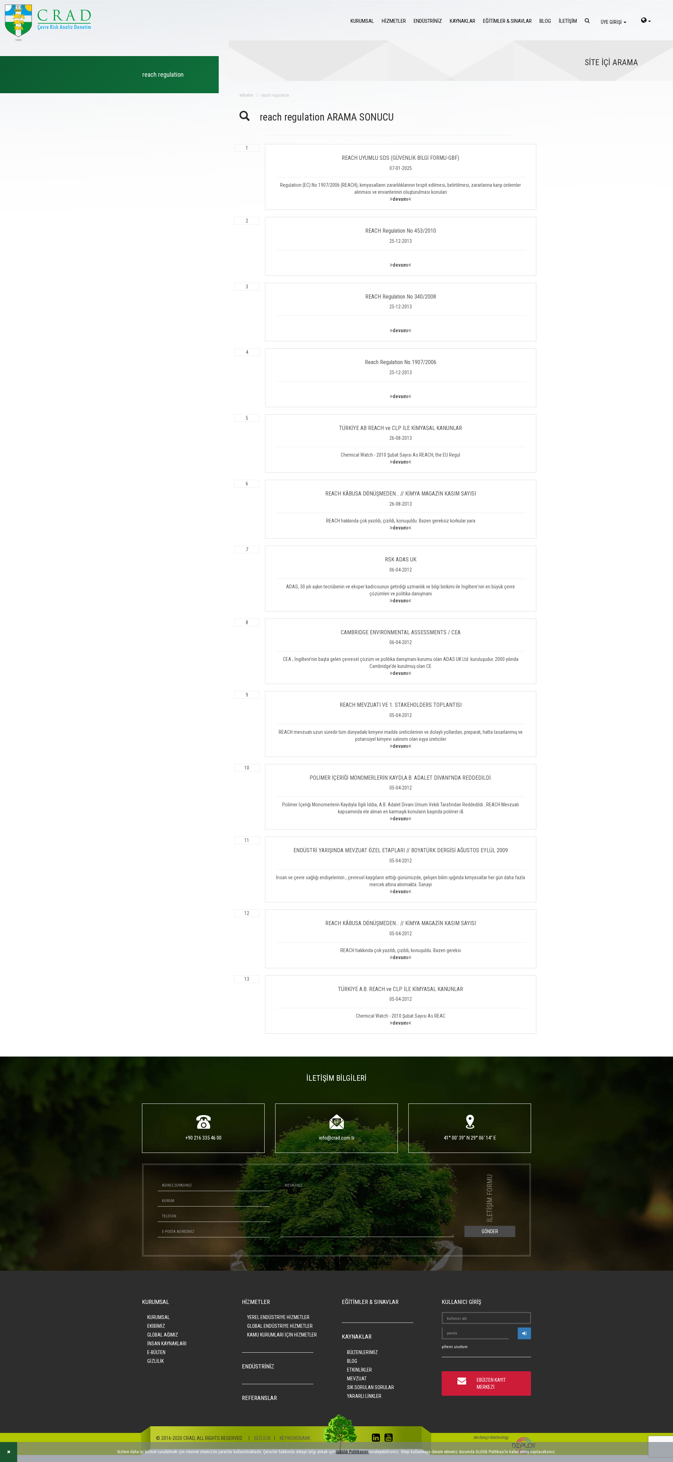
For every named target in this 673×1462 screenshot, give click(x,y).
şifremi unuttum (455, 1347)
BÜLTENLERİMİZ (362, 1352)
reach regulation (275, 95)
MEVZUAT (357, 1378)
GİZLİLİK (155, 1361)
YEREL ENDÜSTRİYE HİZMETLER (278, 1317)
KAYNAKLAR (462, 21)
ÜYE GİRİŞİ (612, 22)
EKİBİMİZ (156, 1326)
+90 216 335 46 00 (203, 1138)
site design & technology (490, 1437)
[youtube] (390, 1439)
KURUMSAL (362, 21)
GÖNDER (490, 1231)
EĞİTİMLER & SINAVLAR (507, 21)
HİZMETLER (394, 21)
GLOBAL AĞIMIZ (162, 1335)
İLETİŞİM (568, 21)
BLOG (545, 21)
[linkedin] (377, 1439)
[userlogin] (524, 1333)
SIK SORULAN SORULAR (370, 1387)
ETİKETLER (246, 95)
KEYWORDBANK (295, 1438)
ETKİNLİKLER (359, 1370)
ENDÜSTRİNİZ (428, 21)
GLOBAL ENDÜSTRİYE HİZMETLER (280, 1326)
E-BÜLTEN (156, 1352)
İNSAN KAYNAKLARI (166, 1343)
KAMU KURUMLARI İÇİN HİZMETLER (282, 1335)
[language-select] (646, 21)
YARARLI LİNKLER (364, 1396)
